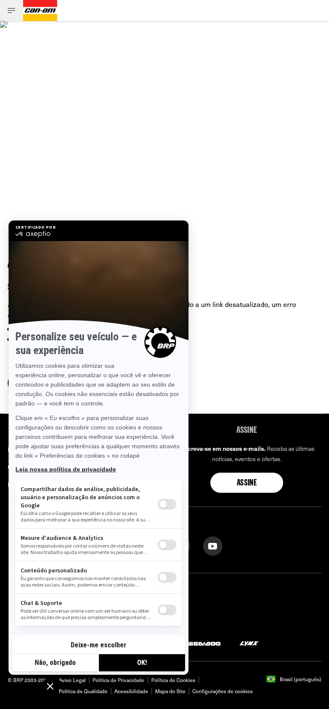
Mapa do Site (170, 691)
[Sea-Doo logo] (204, 642)
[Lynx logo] (249, 642)
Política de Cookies (173, 680)
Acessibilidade (131, 691)
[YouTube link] (212, 545)
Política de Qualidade (83, 691)
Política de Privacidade (118, 680)
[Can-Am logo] (40, 10)
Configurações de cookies (222, 691)
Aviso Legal (72, 680)
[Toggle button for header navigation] (11, 10)
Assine (247, 483)
